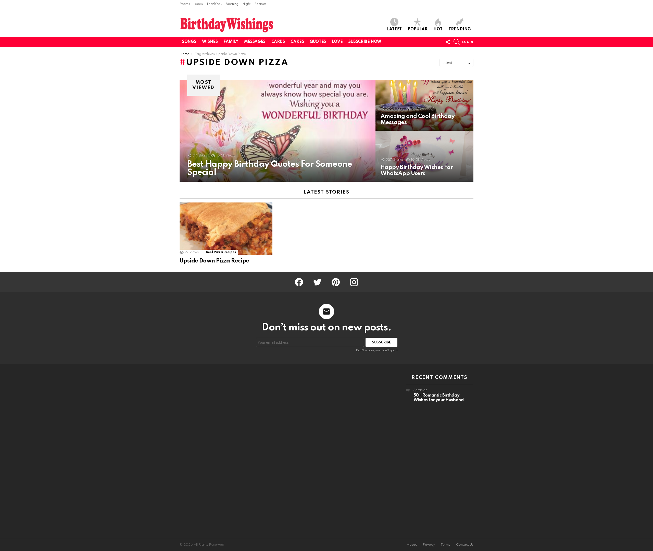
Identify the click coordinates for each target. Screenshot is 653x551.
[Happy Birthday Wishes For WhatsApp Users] (424, 156)
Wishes (210, 42)
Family (230, 42)
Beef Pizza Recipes (221, 252)
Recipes (260, 4)
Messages (255, 42)
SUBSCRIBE (381, 342)
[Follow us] (448, 42)
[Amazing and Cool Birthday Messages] (424, 105)
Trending (459, 29)
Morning (232, 4)
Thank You (214, 4)
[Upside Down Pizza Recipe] (226, 228)
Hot (438, 29)
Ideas (198, 4)
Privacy (429, 544)
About (412, 544)
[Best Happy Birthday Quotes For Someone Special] (277, 131)
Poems (185, 4)
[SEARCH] (457, 42)
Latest (394, 29)
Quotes (318, 42)
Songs (189, 42)
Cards (278, 42)
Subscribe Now (364, 42)
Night (246, 4)
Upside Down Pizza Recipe (214, 261)
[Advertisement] (213, 451)
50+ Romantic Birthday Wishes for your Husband (438, 397)
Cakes (297, 42)
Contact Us (464, 544)
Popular (418, 29)
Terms (445, 544)
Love (337, 42)
